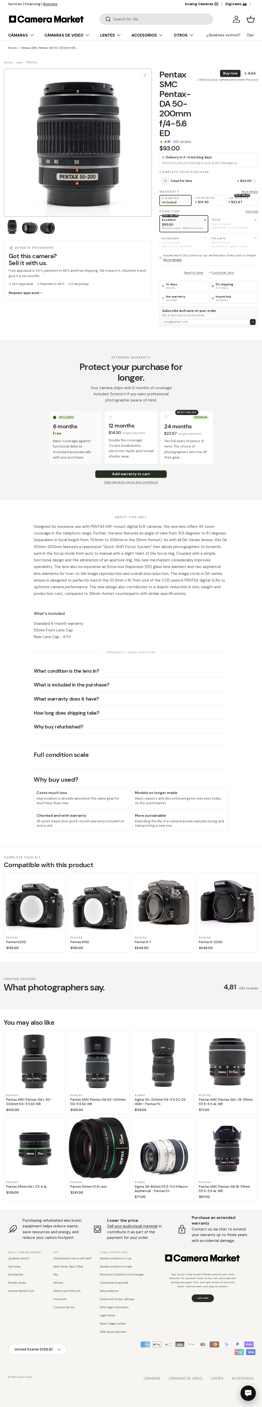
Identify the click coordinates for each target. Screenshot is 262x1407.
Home (12, 48)
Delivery (58, 1282)
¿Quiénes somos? (223, 35)
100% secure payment (113, 1332)
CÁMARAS (152, 1378)
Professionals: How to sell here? (72, 1258)
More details (250, 191)
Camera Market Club (21, 1291)
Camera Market (24, 1377)
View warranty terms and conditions (131, 482)
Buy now (230, 73)
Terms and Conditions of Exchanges (122, 1274)
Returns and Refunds (66, 1291)
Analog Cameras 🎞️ (202, 4)
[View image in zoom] (145, 75)
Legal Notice (107, 1315)
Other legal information (114, 1307)
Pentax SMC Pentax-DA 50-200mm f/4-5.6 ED (50, 48)
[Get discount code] (253, 322)
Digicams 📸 (236, 4)
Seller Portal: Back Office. (68, 1266)
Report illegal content (113, 1323)
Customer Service (63, 1307)
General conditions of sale (116, 1266)
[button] (250, 19)
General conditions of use (115, 1258)
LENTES (217, 1378)
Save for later (193, 272)
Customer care (222, 272)
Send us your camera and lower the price (228, 80)
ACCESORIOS (243, 1378)
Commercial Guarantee (114, 1282)
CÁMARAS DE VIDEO (186, 1378)
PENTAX (31, 62)
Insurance (59, 1299)
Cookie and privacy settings (117, 1299)
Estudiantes (15, 1274)
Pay (55, 1274)
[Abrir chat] (248, 1393)
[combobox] (156, 19)
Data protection (109, 1291)
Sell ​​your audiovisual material (132, 1226)
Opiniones (14, 1266)
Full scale (252, 211)
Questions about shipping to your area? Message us (199, 163)
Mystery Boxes (17, 1282)
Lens (19, 62)
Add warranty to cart (131, 474)
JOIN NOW (203, 1298)
